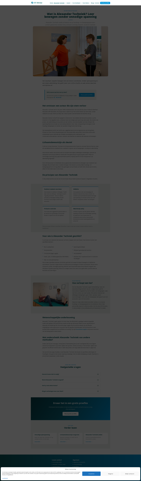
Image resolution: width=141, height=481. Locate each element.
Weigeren (110, 473)
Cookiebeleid (5, 478)
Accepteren (91, 473)
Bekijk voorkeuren (129, 473)
